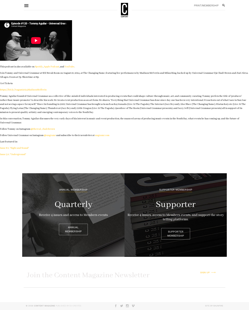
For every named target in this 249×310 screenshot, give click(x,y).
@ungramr (50, 135)
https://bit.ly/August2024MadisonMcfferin (23, 89)
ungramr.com (102, 135)
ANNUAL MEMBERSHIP (73, 229)
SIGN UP (205, 272)
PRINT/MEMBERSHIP (206, 5)
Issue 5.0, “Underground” (13, 154)
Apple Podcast (51, 66)
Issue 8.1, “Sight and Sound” (14, 148)
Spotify (38, 66)
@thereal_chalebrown (42, 129)
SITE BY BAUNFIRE (214, 306)
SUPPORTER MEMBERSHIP (175, 233)
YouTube (69, 66)
